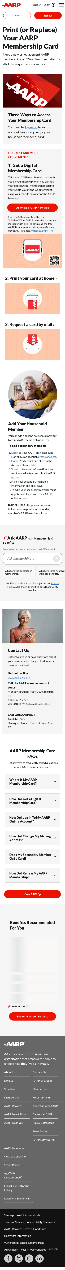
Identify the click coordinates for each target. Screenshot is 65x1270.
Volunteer (10, 1089)
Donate (8, 1080)
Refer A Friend (41, 1097)
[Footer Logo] (32, 1044)
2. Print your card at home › (31, 278)
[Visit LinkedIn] (39, 1258)
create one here (47, 456)
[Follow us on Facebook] (8, 1258)
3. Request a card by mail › (29, 324)
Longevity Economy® (17, 1198)
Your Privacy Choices (33, 1249)
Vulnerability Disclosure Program (24, 1242)
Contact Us (39, 1072)
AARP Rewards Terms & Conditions (25, 1228)
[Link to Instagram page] (29, 1258)
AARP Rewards (13, 1105)
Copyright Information (17, 1235)
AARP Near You (13, 1122)
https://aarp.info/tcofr (42, 230)
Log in (14, 452)
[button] (61, 4)
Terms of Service (14, 1222)
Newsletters (40, 1089)
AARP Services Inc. (44, 1139)
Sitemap (9, 1215)
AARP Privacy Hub (28, 1215)
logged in (31, 127)
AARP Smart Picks (15, 1114)
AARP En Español (43, 1080)
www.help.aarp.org (19, 677)
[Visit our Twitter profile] (19, 1258)
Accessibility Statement (41, 1222)
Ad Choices (11, 1249)
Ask (56, 558)
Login (47, 4)
